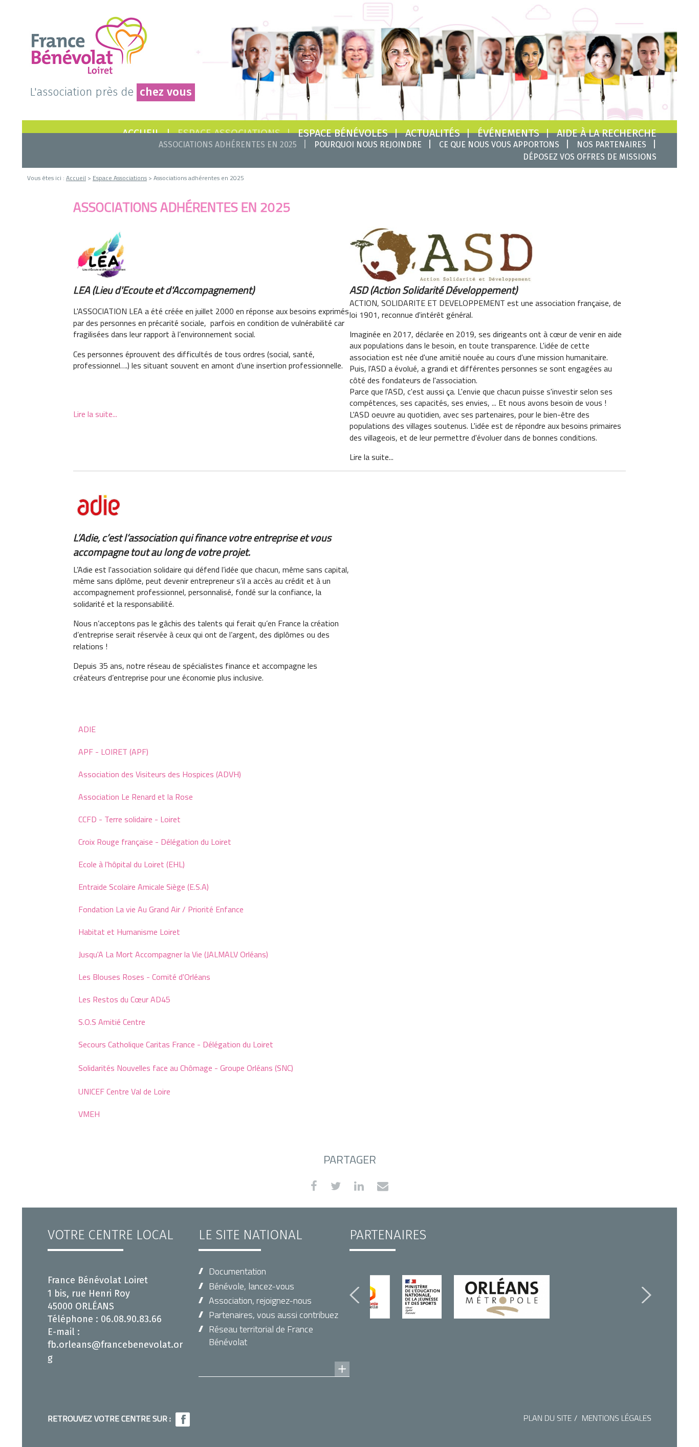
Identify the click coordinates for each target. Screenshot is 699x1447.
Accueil (76, 178)
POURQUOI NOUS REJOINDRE (368, 144)
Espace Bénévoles (343, 133)
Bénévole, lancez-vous (251, 1286)
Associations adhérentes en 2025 (228, 144)
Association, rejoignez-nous (260, 1300)
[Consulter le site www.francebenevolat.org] (274, 1359)
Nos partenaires (611, 144)
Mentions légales (616, 1418)
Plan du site (547, 1418)
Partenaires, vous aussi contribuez (273, 1315)
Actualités (432, 133)
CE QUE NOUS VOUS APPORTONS (499, 144)
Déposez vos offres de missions (590, 157)
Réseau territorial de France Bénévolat (261, 1335)
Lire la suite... (95, 414)
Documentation (237, 1271)
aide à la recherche (607, 133)
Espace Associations (120, 178)
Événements (508, 133)
